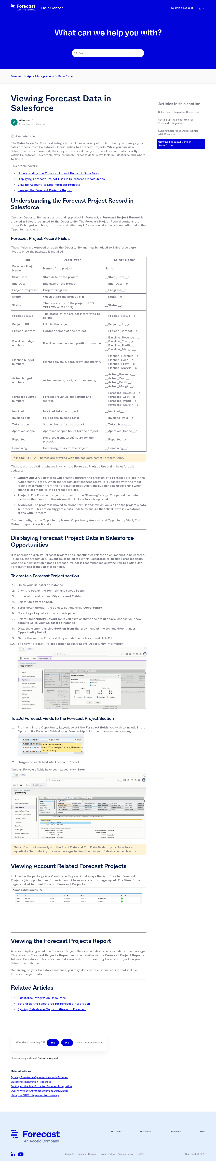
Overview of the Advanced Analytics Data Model (39, 1091)
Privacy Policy (107, 1154)
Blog (202, 1131)
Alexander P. (26, 120)
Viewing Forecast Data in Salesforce (174, 144)
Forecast (17, 76)
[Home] (23, 10)
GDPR (140, 1154)
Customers (176, 1131)
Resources (145, 1131)
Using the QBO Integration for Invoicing (35, 1095)
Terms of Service (87, 1154)
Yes (52, 1043)
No (67, 1043)
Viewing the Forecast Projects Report (45, 190)
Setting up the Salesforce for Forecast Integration (175, 121)
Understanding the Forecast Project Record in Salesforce (58, 173)
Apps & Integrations (40, 76)
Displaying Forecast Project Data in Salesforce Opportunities (61, 179)
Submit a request (182, 8)
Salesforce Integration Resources (178, 112)
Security (69, 1154)
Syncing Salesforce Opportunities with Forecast (178, 132)
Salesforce (65, 76)
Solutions (116, 1131)
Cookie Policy (125, 1154)
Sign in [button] (201, 8)
